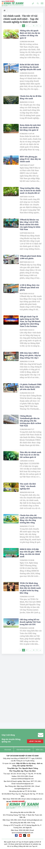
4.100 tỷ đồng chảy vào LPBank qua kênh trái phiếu (29, 287)
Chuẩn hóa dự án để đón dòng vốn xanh (30, 97)
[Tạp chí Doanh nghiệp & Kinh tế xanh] (12, 3)
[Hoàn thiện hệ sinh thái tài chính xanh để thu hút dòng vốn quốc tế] (11, 128)
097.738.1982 (36, 741)
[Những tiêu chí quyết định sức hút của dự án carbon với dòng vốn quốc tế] (11, 34)
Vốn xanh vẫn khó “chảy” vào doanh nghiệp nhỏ (28, 486)
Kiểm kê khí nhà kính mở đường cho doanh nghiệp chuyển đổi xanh (30, 67)
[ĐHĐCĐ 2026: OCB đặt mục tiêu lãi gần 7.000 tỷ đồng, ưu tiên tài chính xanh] (11, 552)
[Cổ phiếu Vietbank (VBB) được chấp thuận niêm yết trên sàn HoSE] (11, 388)
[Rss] (28, 835)
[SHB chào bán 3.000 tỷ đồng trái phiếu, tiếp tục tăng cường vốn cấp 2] (11, 356)
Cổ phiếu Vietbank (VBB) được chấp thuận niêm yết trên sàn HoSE (30, 387)
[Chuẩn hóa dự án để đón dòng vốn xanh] (11, 99)
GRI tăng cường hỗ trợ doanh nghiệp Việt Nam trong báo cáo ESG (30, 622)
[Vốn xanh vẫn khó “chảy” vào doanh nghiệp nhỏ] (11, 487)
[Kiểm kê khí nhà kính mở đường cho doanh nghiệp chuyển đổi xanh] (11, 68)
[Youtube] (20, 835)
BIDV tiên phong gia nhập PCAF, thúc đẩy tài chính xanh (30, 159)
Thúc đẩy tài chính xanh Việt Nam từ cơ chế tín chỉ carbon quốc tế (30, 454)
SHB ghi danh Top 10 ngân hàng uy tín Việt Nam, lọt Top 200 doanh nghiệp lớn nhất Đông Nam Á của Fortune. (30, 321)
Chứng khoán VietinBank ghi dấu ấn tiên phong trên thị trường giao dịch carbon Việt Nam (30, 421)
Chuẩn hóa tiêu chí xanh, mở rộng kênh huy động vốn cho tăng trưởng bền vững (31, 519)
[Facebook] (16, 835)
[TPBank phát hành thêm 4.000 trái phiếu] (11, 259)
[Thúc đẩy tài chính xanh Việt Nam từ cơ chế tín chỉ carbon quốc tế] (11, 455)
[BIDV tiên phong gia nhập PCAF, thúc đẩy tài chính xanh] (11, 160)
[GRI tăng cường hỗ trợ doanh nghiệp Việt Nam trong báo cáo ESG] (11, 623)
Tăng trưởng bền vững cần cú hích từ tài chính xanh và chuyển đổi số (30, 190)
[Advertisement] (18, 689)
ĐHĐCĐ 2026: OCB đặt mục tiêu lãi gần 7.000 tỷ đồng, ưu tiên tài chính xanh (30, 553)
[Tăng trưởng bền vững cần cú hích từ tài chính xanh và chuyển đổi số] (11, 191)
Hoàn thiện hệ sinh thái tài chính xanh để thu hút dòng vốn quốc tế (30, 127)
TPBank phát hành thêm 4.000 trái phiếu (30, 257)
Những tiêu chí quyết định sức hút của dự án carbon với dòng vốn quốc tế (30, 34)
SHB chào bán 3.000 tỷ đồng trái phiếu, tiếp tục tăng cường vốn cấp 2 (30, 355)
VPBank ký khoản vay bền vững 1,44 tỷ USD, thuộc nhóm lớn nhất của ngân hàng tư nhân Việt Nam (30, 224)
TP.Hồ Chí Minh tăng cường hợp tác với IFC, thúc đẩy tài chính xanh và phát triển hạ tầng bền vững (30, 588)
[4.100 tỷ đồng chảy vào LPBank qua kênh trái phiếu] (11, 288)
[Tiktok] (24, 835)
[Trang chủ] (4, 10)
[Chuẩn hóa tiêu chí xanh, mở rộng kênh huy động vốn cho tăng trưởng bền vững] (11, 518)
